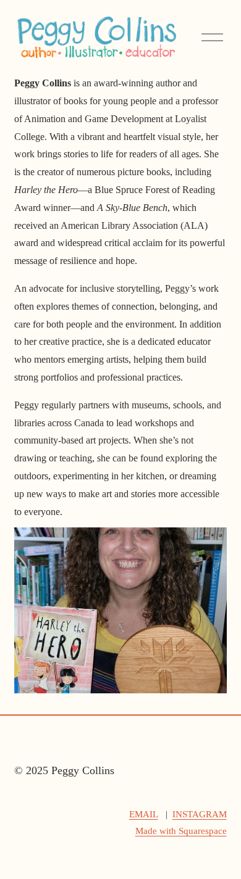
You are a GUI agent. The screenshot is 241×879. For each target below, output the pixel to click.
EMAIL (143, 814)
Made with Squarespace (181, 831)
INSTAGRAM (199, 814)
